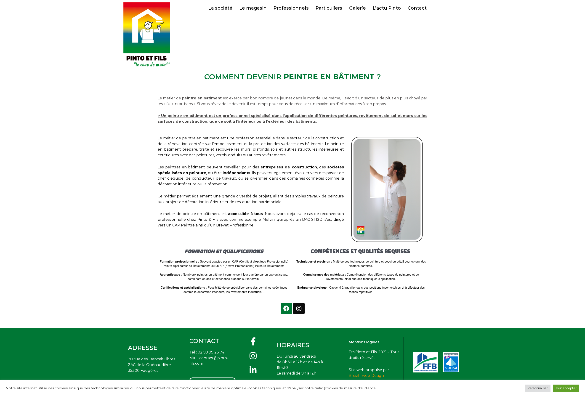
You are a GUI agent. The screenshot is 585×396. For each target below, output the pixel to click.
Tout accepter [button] (566, 388)
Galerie (357, 8)
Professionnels (291, 8)
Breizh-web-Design (366, 375)
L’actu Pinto (387, 8)
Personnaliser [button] (538, 388)
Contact (417, 8)
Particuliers (329, 8)
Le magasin (253, 8)
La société (220, 8)
